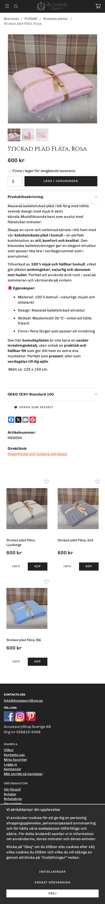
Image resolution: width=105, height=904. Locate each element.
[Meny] (7, 6)
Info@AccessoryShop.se (23, 700)
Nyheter (10, 794)
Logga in (10, 764)
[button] (38, 566)
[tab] (52, 197)
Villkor (9, 750)
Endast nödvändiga (53, 882)
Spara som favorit (35, 407)
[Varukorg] (98, 6)
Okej (52, 893)
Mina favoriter (15, 759)
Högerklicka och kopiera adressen (37, 453)
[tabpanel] (52, 295)
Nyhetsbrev (13, 799)
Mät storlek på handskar (23, 774)
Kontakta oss (14, 755)
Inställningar (52, 871)
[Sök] (15, 6)
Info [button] (16, 566)
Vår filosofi (12, 789)
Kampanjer (12, 769)
